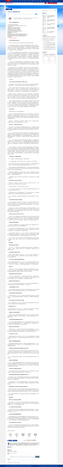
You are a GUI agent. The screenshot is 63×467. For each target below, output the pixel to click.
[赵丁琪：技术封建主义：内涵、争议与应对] (44, 31)
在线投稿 (54, 3)
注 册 (54, 0)
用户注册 (18, 462)
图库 (32, 0)
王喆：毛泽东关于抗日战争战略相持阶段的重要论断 (51, 28)
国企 (17, 0)
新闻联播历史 (15, 440)
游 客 (51, 0)
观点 (14, 0)
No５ (27, 0)
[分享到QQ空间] (5, 8)
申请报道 (49, 3)
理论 (35, 0)
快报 (12, 0)
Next (38, 0)
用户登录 (15, 462)
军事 (25, 0)
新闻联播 (10, 440)
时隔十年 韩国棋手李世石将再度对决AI (50, 47)
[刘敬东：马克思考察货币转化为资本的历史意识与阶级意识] (44, 15)
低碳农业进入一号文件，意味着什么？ (49, 38)
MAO (40, 0)
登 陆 (56, 0)
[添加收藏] (58, 24)
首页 (8, 0)
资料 (22, 0)
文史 (20, 0)
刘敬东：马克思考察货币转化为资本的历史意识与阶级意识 (51, 16)
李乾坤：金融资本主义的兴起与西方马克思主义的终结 (51, 20)
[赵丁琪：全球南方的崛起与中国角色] (44, 23)
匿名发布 (37, 456)
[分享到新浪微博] (5, 6)
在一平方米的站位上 (47, 41)
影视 (30, 0)
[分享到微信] (5, 10)
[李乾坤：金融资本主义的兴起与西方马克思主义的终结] (44, 19)
